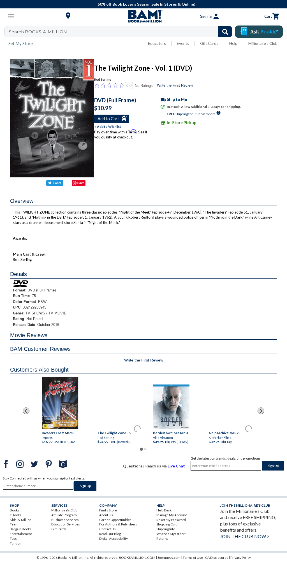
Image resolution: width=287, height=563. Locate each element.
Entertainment (21, 534)
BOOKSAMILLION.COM (137, 557)
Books (14, 510)
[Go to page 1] (141, 449)
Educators (157, 43)
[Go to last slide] (26, 410)
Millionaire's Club (262, 43)
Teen (13, 524)
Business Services (65, 520)
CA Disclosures (216, 557)
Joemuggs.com (169, 557)
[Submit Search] (225, 31)
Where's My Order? (171, 534)
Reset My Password (171, 520)
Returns (162, 538)
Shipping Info (165, 529)
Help (233, 43)
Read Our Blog (110, 534)
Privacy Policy (240, 557)
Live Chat (176, 466)
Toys (13, 538)
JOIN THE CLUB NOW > (244, 536)
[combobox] (121, 31)
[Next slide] (261, 410)
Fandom (16, 543)
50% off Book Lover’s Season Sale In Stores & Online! (146, 4)
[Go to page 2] (145, 449)
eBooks (15, 515)
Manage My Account (171, 515)
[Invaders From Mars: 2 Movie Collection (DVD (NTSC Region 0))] (60, 403)
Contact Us (107, 529)
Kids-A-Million (20, 520)
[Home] (143, 16)
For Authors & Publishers (118, 524)
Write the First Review (175, 85)
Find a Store (108, 510)
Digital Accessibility (113, 538)
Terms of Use (193, 557)
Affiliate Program (64, 515)
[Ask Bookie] (259, 32)
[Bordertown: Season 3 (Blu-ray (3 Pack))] (171, 407)
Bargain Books (20, 529)
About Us (106, 515)
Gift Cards (209, 43)
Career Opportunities (115, 520)
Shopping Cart (166, 524)
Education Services (65, 524)
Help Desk (164, 510)
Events (183, 43)
